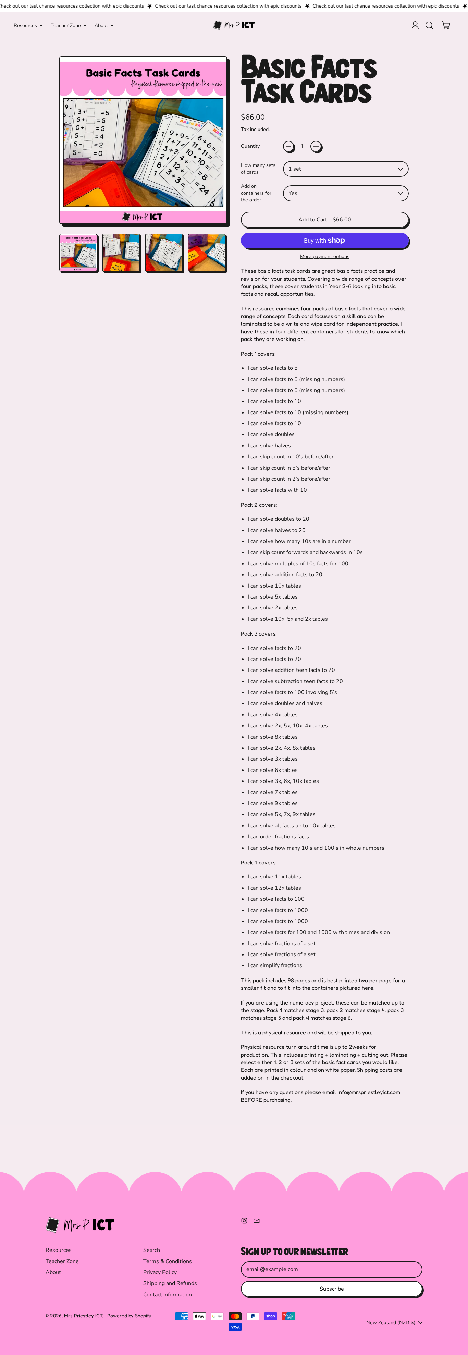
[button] (429, 25)
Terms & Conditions (167, 1261)
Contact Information (167, 1294)
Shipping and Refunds (170, 1283)
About (53, 1272)
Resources (59, 1250)
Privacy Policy (160, 1272)
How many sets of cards (258, 168)
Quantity (250, 146)
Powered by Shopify (129, 1315)
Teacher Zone (62, 1261)
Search (151, 1250)
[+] (315, 146)
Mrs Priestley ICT (83, 1315)
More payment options (324, 256)
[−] (288, 146)
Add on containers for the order (256, 193)
